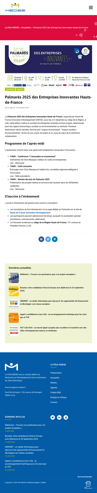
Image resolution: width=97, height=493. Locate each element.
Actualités (10, 89)
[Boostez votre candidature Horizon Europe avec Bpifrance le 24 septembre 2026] (14, 291)
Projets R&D (55, 392)
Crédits (43, 482)
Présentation (56, 373)
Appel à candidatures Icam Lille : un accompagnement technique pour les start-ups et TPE (53, 315)
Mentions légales (33, 482)
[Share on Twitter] (48, 239)
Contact (53, 402)
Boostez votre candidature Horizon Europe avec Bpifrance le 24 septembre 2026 (52, 289)
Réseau (53, 382)
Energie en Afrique (58, 397)
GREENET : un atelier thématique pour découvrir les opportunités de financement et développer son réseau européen (54, 302)
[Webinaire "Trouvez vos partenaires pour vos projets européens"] (14, 278)
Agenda (20, 89)
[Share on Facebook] (41, 239)
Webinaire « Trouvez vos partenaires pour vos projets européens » (48, 274)
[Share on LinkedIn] (55, 239)
